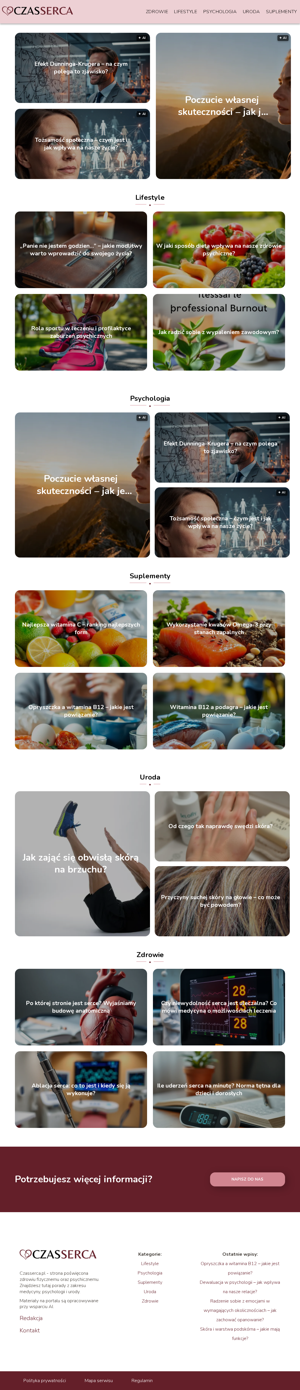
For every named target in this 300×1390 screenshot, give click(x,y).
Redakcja (31, 1318)
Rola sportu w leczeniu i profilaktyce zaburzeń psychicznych (81, 332)
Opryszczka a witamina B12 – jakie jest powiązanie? (81, 711)
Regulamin (142, 1380)
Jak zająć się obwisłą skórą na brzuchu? (81, 863)
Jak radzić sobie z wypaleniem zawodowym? (218, 332)
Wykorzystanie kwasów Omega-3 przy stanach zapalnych (219, 628)
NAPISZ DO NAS (247, 1179)
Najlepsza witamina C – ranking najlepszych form (81, 628)
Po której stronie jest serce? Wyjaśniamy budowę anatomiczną (81, 1007)
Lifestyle (185, 11)
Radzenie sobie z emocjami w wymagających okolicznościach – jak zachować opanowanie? (240, 1310)
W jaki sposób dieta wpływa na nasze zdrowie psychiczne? (219, 249)
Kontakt (30, 1330)
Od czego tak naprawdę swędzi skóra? (220, 826)
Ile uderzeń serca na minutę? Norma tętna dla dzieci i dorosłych (219, 1089)
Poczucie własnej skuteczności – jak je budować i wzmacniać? (222, 106)
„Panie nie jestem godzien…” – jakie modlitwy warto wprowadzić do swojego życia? (81, 249)
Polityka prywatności (44, 1380)
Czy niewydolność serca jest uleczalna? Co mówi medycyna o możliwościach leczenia (219, 1007)
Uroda (251, 11)
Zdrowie (157, 11)
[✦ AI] (112, 556)
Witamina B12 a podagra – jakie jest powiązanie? (219, 711)
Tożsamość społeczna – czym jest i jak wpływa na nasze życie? (81, 144)
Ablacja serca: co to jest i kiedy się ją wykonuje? (81, 1089)
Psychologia (220, 11)
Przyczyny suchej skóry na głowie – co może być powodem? (220, 901)
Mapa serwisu (99, 1380)
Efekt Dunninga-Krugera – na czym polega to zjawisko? (81, 67)
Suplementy (281, 11)
